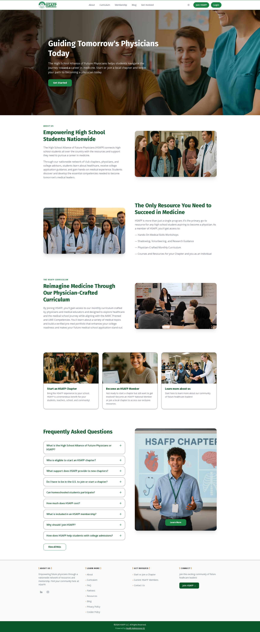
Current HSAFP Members (145, 579)
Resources (91, 596)
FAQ (88, 585)
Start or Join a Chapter (144, 574)
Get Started (60, 82)
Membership (121, 4)
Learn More (175, 522)
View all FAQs (54, 547)
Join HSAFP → (189, 585)
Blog (134, 4)
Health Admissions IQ (135, 628)
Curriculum (105, 4)
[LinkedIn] (41, 592)
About (92, 4)
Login (216, 4)
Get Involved (147, 4)
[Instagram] (48, 592)
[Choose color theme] (189, 5)
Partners (90, 590)
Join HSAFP (201, 4)
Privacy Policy (92, 606)
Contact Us (138, 585)
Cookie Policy (92, 611)
